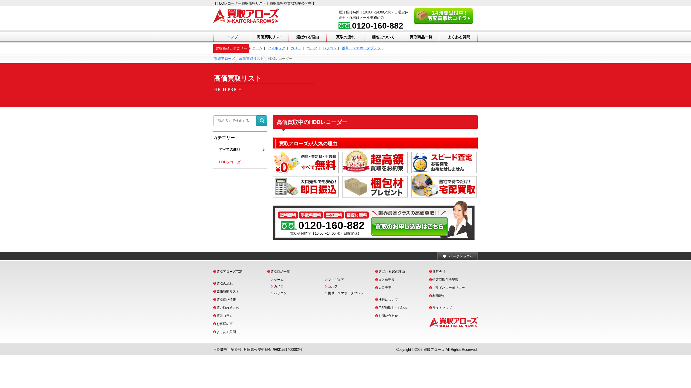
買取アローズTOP (229, 271)
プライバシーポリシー (448, 288)
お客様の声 (224, 324)
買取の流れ (345, 37)
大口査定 (384, 288)
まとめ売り (386, 280)
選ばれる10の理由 (391, 271)
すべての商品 (229, 149)
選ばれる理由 (307, 37)
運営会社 (438, 271)
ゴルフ (312, 48)
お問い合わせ (388, 316)
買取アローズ (434, 350)
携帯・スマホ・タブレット (363, 48)
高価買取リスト (270, 37)
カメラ (296, 48)
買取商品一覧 (421, 37)
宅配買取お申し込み (393, 308)
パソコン (330, 48)
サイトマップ (442, 308)
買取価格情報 (226, 300)
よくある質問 (459, 37)
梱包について (383, 37)
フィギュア (276, 48)
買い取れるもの (227, 308)
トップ (232, 37)
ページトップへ (461, 256)
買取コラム (224, 316)
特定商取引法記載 (445, 280)
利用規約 (438, 296)
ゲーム (257, 48)
